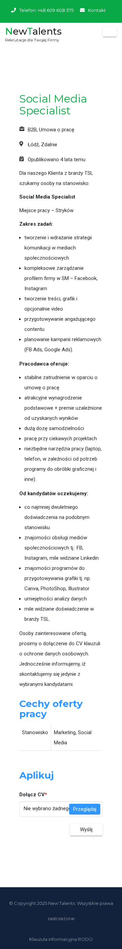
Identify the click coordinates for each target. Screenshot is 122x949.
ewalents (33, 33)
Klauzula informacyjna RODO (61, 939)
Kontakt (97, 10)
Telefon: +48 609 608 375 (46, 10)
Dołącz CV (33, 795)
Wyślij (86, 829)
